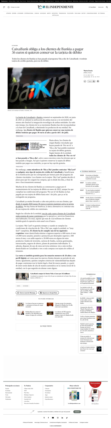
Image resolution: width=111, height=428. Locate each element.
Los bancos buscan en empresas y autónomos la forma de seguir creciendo (35, 305)
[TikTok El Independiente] (67, 418)
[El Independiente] (55, 7)
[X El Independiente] (44, 418)
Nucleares (57, 1)
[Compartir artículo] (85, 81)
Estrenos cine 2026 (83, 1)
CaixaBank (25, 286)
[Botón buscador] (107, 7)
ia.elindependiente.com (74, 403)
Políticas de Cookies (73, 422)
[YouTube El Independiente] (53, 418)
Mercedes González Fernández (31, 403)
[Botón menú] (4, 7)
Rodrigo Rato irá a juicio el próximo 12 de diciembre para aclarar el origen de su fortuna (34, 313)
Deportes (55, 13)
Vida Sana (78, 13)
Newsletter (47, 392)
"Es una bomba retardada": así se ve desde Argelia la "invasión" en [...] (93, 191)
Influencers (69, 1)
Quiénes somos (48, 397)
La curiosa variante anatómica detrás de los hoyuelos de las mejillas (92, 184)
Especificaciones (49, 399)
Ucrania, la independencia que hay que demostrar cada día (93, 206)
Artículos (55, 15)
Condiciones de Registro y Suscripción (58, 422)
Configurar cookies (84, 422)
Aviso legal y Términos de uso (41, 422)
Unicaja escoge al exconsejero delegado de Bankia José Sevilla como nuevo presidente (63, 305)
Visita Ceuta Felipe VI (49, 1)
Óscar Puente (23, 1)
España (14, 13)
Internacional (28, 13)
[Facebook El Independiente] (48, 418)
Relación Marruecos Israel (32, 1)
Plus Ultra (26, 392)
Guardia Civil (27, 399)
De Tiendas (101, 13)
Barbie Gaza (75, 1)
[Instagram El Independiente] (57, 418)
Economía (20, 13)
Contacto (47, 388)
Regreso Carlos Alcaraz (100, 1)
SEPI (25, 390)
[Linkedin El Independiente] (62, 418)
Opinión (8, 13)
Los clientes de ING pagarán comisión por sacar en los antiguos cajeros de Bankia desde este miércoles (64, 314)
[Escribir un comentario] (98, 81)
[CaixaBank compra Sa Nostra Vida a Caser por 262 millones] (22, 276)
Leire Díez (26, 401)
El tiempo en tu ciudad (15, 7)
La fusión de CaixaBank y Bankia (29, 117)
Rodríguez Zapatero (29, 395)
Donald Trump (63, 1)
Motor (84, 13)
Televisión (70, 13)
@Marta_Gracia (87, 72)
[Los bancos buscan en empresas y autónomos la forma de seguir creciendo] (20, 305)
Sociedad (43, 13)
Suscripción (48, 390)
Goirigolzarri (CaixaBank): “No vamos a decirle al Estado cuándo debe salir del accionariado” (38, 146)
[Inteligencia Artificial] (74, 400)
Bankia (18, 286)
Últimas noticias (12, 1)
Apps (46, 395)
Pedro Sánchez (27, 397)
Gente (49, 13)
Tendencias (62, 13)
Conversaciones (92, 13)
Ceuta (17, 1)
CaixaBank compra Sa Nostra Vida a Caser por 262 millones (50, 273)
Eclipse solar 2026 (28, 388)
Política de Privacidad (28, 422)
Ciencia (37, 13)
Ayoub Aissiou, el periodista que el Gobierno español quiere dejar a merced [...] (93, 199)
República (41, 1)
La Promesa (91, 1)
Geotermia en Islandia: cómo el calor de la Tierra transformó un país (93, 177)
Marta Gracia (88, 70)
